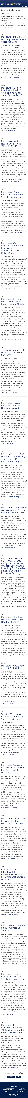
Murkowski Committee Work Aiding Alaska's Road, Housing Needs (13, 301)
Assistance (8, 1089)
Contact (19, 1091)
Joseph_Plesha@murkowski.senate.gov (13, 23)
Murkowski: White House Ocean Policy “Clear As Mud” (11, 144)
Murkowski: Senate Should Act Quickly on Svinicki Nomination (12, 195)
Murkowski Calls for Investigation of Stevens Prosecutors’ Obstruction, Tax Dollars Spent (14, 247)
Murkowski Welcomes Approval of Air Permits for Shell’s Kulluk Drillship (13, 768)
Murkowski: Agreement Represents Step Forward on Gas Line (13, 821)
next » (18, 1076)
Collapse (10, 13)
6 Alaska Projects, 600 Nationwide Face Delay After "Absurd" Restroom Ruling (13, 457)
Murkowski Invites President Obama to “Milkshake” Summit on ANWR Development (13, 1028)
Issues (22, 1089)
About (14, 1086)
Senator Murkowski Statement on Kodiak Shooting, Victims (12, 717)
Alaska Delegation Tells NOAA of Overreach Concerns (13, 352)
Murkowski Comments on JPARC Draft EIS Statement (13, 928)
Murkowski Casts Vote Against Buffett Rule (12, 667)
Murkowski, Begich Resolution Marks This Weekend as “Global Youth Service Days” (13, 91)
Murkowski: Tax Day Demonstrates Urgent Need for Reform (12, 619)
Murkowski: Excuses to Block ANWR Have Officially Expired (13, 405)
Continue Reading (13, 77)
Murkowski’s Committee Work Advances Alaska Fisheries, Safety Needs (14, 510)
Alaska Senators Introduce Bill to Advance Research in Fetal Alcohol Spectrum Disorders (13, 874)
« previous (11, 1076)
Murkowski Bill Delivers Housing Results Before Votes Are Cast (13, 39)
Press (7, 1091)
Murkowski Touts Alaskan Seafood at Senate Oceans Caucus (13, 976)
